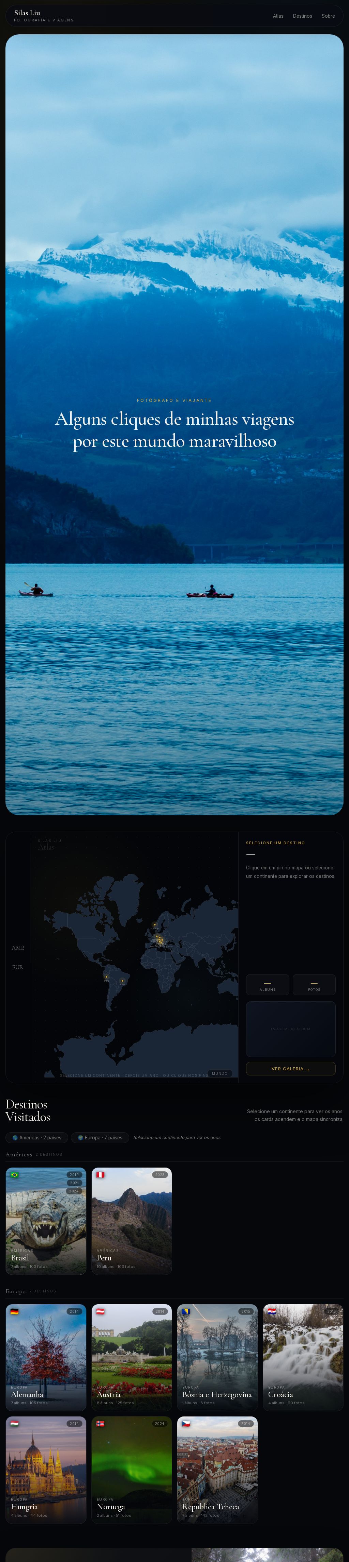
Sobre (328, 16)
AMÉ (18, 947)
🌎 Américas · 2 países (36, 1137)
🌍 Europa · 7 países (100, 1137)
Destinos (302, 16)
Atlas (278, 16)
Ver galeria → (291, 1068)
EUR (18, 967)
